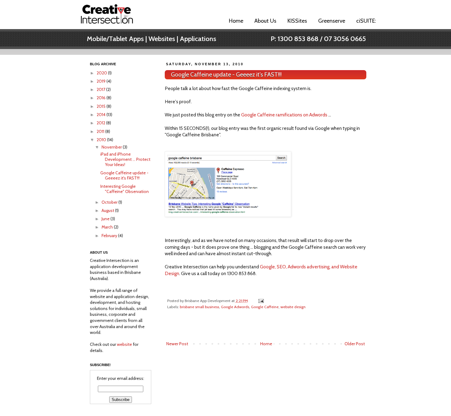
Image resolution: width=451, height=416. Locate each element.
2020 (102, 73)
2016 (101, 97)
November (112, 147)
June (106, 218)
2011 (101, 131)
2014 (101, 114)
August (108, 210)
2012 (101, 123)
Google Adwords (235, 306)
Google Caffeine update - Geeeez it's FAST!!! (226, 74)
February (110, 235)
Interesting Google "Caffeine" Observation (124, 188)
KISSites (297, 20)
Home (236, 20)
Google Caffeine (265, 306)
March (108, 227)
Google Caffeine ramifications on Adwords (284, 115)
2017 (101, 89)
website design (293, 306)
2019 (101, 81)
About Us (265, 20)
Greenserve (331, 20)
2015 (101, 106)
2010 (102, 139)
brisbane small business (199, 306)
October (110, 202)
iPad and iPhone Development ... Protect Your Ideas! (125, 159)
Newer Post (177, 343)
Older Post (355, 343)
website (124, 344)
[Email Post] (260, 300)
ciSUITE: (366, 20)
